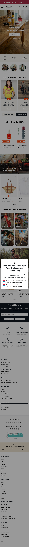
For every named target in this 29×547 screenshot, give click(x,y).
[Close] (27, 260)
